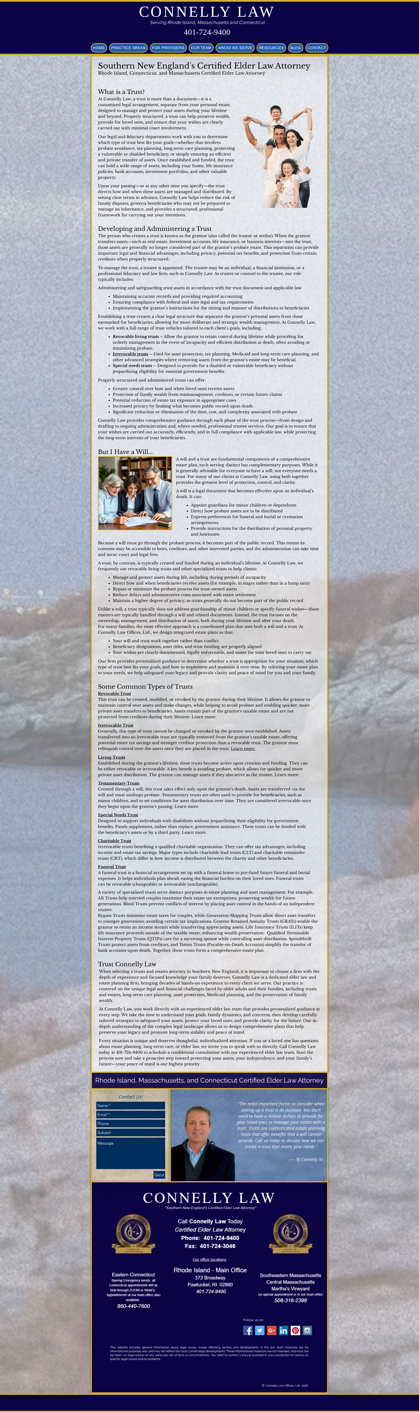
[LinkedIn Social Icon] (283, 1330)
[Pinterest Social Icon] (295, 1330)
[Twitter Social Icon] (260, 1330)
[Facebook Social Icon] (248, 1330)
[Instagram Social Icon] (307, 1330)
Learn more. (243, 748)
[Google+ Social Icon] (271, 1330)
